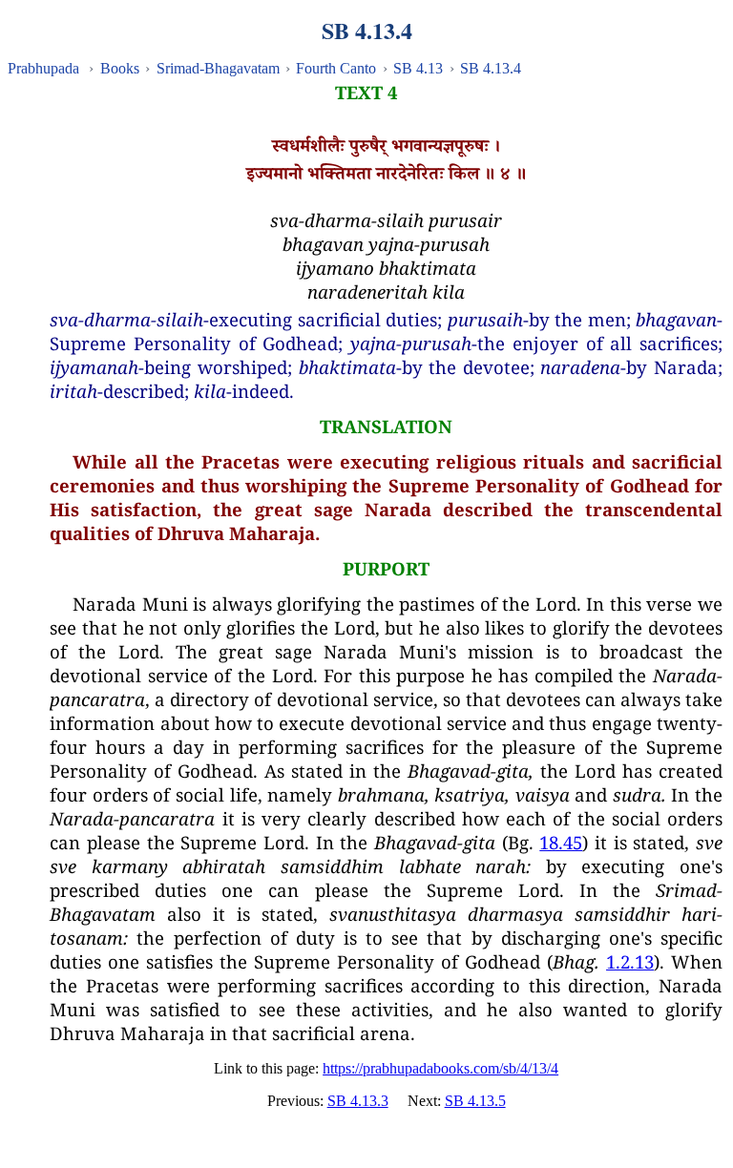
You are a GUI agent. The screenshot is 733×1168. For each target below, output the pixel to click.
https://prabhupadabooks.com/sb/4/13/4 (440, 1068)
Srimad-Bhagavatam (218, 68)
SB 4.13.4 (490, 68)
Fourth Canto (336, 68)
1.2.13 (630, 961)
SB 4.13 (418, 68)
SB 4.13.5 (475, 1101)
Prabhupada (43, 68)
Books (119, 68)
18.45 (560, 842)
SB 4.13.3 (357, 1101)
